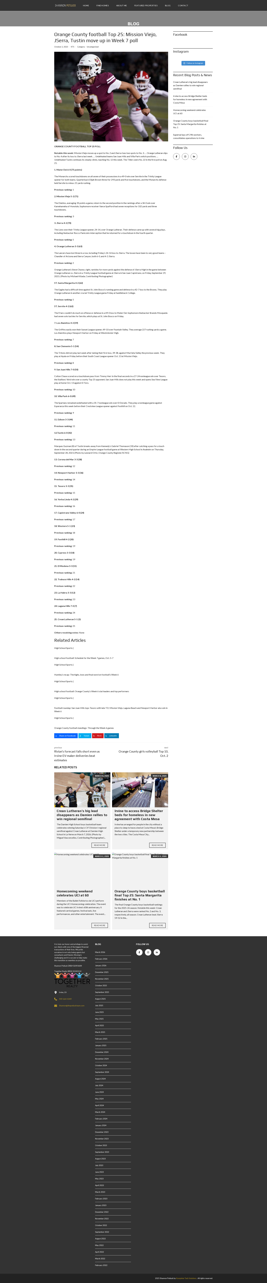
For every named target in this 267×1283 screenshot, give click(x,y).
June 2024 (99, 1092)
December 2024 (101, 1052)
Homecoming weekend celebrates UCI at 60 (75, 893)
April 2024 (99, 1105)
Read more (99, 845)
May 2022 (99, 1245)
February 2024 (101, 1119)
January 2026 (100, 965)
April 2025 (99, 1025)
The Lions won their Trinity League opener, (74, 229)
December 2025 (101, 972)
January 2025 (100, 1045)
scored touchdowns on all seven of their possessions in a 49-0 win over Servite (105, 176)
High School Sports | (64, 648)
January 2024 (100, 1125)
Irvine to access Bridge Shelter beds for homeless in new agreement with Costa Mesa (139, 815)
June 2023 (99, 1172)
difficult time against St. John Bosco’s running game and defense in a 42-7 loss (107, 289)
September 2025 (102, 992)
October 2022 (101, 1225)
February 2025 (101, 1039)
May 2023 (99, 1179)
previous (77, 754)
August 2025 (100, 999)
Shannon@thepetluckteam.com (71, 1006)
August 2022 (100, 1238)
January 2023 (100, 1205)
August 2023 (100, 1159)
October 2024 (101, 1065)
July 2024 (99, 1085)
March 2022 (100, 1258)
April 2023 (99, 1185)
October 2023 (101, 1145)
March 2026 (100, 952)
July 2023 (99, 1165)
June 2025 (99, 1012)
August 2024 (100, 1079)
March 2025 (100, 1032)
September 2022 (102, 1232)
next (143, 752)
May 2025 (99, 1019)
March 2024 (100, 1112)
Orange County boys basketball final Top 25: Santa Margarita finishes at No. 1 (140, 895)
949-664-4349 (65, 999)
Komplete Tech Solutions (186, 1278)
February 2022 (101, 1265)
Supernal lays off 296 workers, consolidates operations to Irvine (188, 136)
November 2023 (102, 1139)
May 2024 (99, 1099)
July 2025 (99, 1005)
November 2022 (102, 1219)
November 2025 (102, 979)
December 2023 (101, 1132)
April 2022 (99, 1252)
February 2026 (101, 959)
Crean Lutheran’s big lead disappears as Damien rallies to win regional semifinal (82, 815)
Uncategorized (93, 47)
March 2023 (100, 1192)
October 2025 (101, 985)
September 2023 (102, 1152)
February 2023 (101, 1199)
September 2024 (102, 1072)
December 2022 (101, 1212)
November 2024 (102, 1059)
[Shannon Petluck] (65, 5)
